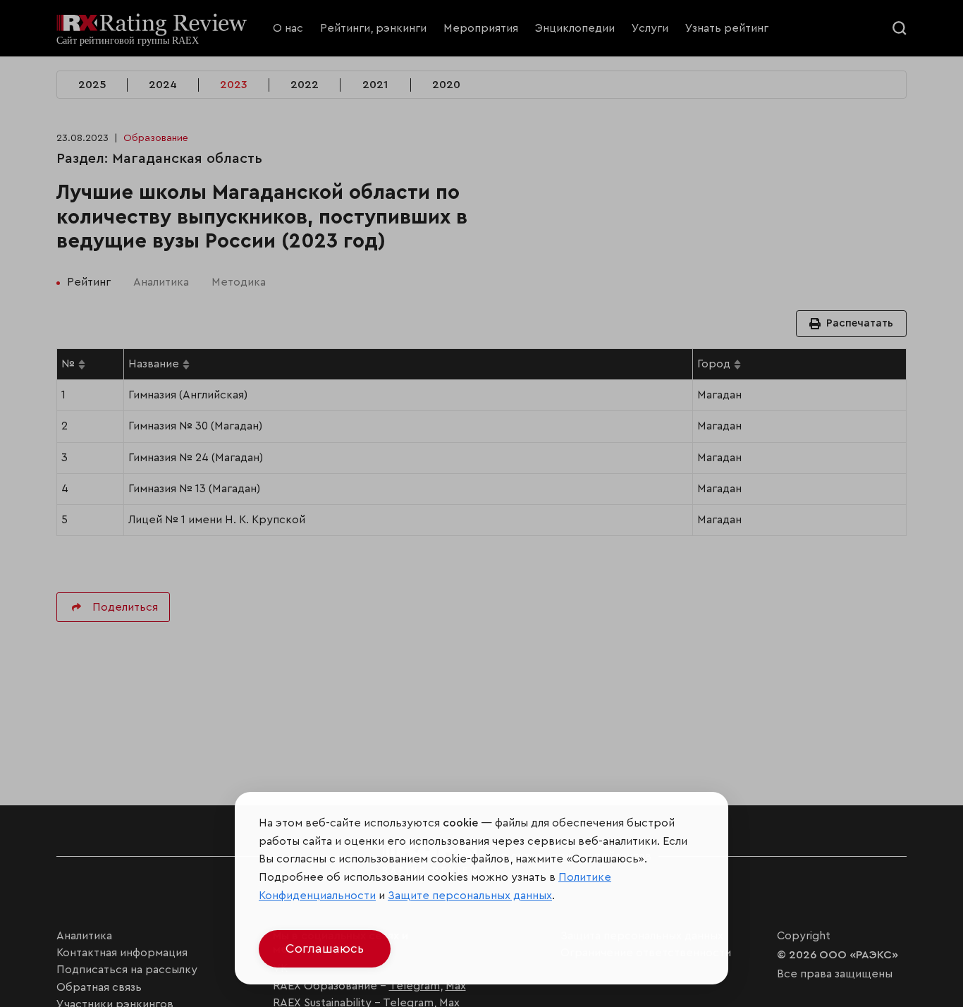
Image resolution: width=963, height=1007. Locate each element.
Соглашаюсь (325, 948)
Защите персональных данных (470, 895)
